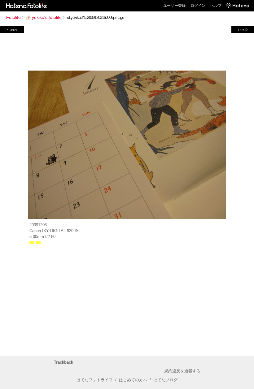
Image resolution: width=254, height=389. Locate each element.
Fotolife (13, 17)
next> (243, 29)
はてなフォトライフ (95, 380)
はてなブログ (165, 380)
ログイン (197, 5)
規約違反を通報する (182, 371)
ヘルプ (215, 5)
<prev (12, 29)
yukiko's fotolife (47, 17)
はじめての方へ (133, 380)
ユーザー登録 (174, 5)
